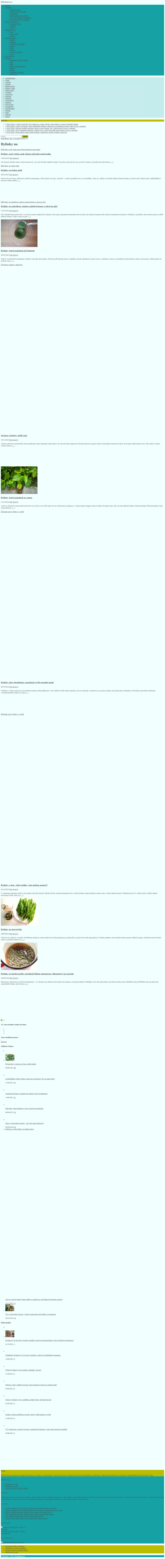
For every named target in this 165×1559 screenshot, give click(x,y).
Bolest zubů (9, 90)
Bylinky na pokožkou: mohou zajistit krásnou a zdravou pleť (29, 206)
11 (15, 1303)
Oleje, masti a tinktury (17, 66)
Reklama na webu (11, 1484)
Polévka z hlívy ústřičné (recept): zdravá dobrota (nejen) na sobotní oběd (31, 1385)
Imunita (8, 102)
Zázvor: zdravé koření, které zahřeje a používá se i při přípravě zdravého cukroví (33, 1299)
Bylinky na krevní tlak (11, 929)
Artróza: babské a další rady (14, 435)
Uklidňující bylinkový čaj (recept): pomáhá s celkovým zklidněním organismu (32, 1355)
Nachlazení (9, 107)
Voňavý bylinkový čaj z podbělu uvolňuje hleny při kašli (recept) (28, 1400)
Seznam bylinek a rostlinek (19, 20)
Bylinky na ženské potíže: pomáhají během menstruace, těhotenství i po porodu (37, 974)
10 (15, 1318)
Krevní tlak (9, 104)
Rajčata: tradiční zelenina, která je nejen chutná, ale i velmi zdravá (28, 1512)
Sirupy (12, 36)
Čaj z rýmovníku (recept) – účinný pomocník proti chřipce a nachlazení (30, 1314)
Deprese (8, 96)
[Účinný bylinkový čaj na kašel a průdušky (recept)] (9, 1366)
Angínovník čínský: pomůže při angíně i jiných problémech (26, 1094)
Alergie (8, 82)
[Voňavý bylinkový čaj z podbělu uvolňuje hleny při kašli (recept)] (9, 1396)
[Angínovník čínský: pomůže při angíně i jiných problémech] (9, 1090)
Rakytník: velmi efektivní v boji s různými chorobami (24, 1108)
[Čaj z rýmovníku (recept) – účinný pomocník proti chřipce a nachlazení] (9, 1310)
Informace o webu (11, 1486)
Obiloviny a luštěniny (17, 44)
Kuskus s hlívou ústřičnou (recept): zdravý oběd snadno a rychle (28, 1415)
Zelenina (13, 26)
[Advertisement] (68, 191)
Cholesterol (9, 100)
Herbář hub (14, 14)
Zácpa (7, 117)
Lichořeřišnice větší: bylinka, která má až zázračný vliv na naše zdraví (30, 1079)
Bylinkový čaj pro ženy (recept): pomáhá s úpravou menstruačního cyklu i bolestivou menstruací (39, 1340)
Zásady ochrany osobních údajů (16, 1488)
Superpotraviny (10, 38)
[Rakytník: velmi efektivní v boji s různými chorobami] (9, 1105)
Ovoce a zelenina (11, 22)
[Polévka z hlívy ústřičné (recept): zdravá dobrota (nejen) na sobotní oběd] (9, 1381)
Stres (7, 113)
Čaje (11, 32)
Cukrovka (8, 94)
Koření (12, 40)
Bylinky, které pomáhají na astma (16, 497)
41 (15, 1097)
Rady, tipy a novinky (12, 139)
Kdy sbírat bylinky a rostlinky (20, 18)
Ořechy (12, 50)
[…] (111, 162)
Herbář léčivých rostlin (18, 12)
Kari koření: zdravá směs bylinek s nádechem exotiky (24, 1516)
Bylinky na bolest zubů (11, 170)
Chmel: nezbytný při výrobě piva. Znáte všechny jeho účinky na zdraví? (30, 1508)
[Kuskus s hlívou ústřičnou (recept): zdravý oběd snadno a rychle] (9, 1411)
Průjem (7, 111)
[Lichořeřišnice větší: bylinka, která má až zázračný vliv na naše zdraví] (9, 1075)
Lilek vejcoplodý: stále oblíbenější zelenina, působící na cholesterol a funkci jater (34, 1510)
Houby (12, 46)
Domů (7, 6)
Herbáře (8, 8)
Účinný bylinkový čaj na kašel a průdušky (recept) (23, 1370)
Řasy (11, 54)
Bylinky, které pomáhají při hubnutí (17, 251)
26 (15, 1112)
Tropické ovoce (15, 24)
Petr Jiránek (13, 158)
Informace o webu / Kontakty (15, 1548)
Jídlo (11, 64)
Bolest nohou (10, 86)
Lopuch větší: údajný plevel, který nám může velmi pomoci (26, 1518)
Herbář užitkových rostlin (19, 16)
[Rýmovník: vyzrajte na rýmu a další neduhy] (9, 1060)
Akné (7, 80)
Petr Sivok (13, 175)
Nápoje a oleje (10, 30)
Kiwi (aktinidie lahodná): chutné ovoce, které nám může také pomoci (29, 1514)
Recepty (8, 58)
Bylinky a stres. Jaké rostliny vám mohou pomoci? (24, 885)
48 (15, 1068)
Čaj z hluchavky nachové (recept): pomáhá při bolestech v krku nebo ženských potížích (36, 1429)
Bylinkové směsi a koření (19, 60)
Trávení (8, 115)
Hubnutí (8, 98)
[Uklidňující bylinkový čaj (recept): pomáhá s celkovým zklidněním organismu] (9, 1351)
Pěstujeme (13, 74)
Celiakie (8, 92)
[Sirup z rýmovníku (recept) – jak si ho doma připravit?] (9, 1119)
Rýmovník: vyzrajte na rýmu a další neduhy (20, 1064)
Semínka (13, 42)
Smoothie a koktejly (17, 72)
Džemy (12, 70)
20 (15, 1127)
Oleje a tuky (14, 34)
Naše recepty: (6, 1323)
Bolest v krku (10, 88)
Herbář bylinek (15, 10)
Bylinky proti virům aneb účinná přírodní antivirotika (26, 154)
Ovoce (12, 28)
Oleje (12, 48)
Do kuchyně (9, 56)
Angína (8, 84)
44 (15, 1083)
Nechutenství (10, 109)
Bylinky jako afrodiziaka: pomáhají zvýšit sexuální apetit (27, 682)
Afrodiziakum (10, 78)
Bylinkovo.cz (20, 1556)
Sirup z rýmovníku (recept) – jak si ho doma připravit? (24, 1123)
